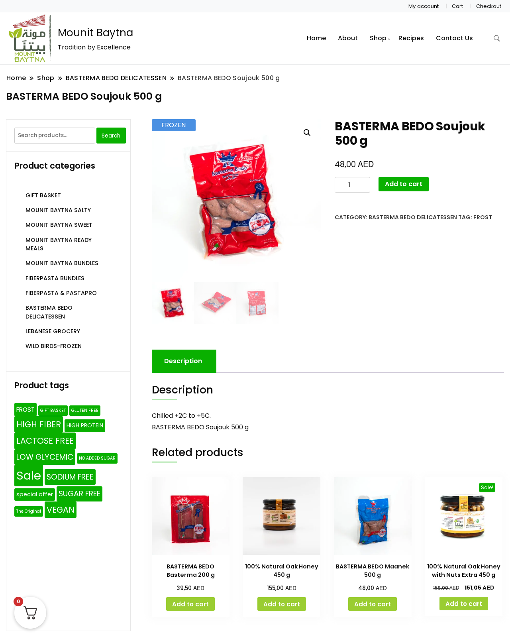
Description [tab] (183, 361)
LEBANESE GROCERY (53, 331)
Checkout (488, 6)
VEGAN (61, 509)
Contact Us (454, 38)
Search (111, 136)
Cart (457, 6)
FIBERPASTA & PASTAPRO (61, 293)
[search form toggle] (497, 38)
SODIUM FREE (70, 477)
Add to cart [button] (190, 604)
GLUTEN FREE (84, 410)
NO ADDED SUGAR (97, 458)
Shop (378, 38)
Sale (28, 475)
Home (316, 38)
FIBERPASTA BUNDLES (55, 278)
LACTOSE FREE (45, 440)
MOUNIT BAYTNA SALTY (58, 210)
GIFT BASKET (43, 195)
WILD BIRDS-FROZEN (54, 346)
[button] (307, 133)
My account (423, 6)
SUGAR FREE (79, 493)
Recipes (411, 38)
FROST (482, 217)
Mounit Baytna (95, 33)
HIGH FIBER (38, 424)
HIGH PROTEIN (85, 425)
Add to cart (403, 184)
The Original (28, 511)
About (348, 38)
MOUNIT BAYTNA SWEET (59, 225)
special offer (34, 494)
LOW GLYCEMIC (44, 457)
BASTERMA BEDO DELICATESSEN (413, 217)
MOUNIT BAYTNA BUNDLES (62, 263)
